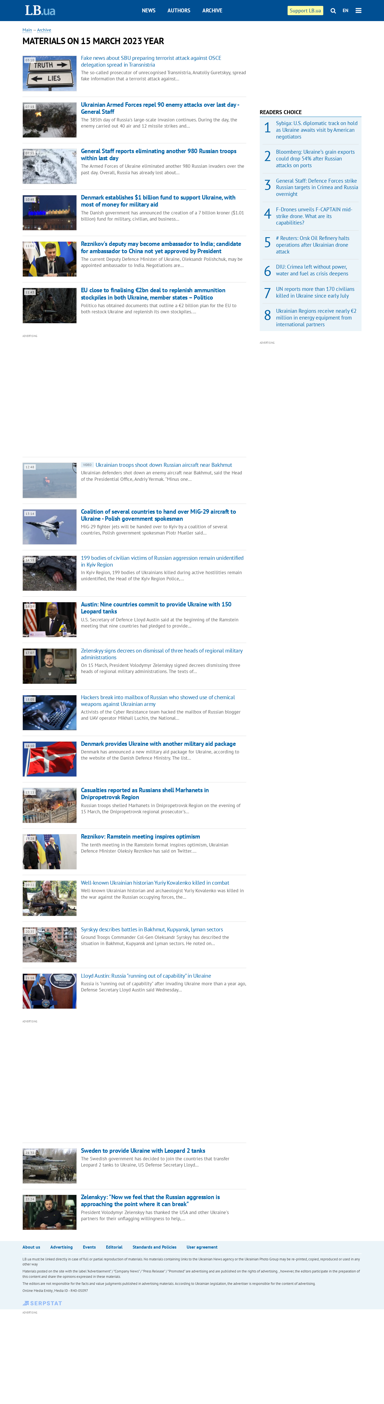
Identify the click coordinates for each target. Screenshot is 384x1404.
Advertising (61, 1247)
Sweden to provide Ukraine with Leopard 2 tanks (143, 1150)
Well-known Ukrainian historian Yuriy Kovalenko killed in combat (155, 882)
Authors (179, 10)
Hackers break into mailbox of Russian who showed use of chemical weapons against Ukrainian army (158, 701)
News (148, 10)
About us (31, 1247)
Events (89, 1247)
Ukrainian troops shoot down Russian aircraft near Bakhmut (157, 464)
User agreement (202, 1247)
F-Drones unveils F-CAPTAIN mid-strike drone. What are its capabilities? (314, 216)
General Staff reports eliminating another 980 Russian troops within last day (158, 154)
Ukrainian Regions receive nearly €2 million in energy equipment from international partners (316, 317)
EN (345, 10)
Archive (212, 10)
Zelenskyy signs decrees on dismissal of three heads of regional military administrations (161, 654)
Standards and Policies (155, 1247)
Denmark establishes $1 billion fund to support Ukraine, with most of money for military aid (158, 200)
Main (27, 30)
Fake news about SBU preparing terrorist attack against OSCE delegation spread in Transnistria (151, 61)
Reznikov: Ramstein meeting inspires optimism (140, 836)
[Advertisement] (104, 395)
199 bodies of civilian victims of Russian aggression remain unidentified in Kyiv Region (162, 561)
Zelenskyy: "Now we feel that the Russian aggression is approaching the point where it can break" (150, 1200)
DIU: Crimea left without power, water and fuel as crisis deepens (312, 270)
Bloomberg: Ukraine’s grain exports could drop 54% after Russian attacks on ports (315, 158)
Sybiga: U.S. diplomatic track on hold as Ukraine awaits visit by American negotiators (317, 130)
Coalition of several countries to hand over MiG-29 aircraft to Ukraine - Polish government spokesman (158, 515)
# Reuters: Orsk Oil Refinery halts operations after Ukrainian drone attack (312, 245)
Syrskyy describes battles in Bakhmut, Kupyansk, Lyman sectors (152, 929)
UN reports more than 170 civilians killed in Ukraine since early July (315, 292)
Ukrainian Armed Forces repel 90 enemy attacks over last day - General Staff (160, 108)
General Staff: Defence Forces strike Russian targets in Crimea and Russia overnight (317, 187)
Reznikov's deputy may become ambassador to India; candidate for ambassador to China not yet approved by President (161, 247)
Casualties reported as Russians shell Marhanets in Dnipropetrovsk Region (145, 793)
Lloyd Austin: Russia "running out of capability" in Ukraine (146, 975)
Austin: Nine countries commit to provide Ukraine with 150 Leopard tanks (156, 607)
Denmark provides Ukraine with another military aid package (158, 744)
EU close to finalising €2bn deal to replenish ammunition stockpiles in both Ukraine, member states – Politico (153, 293)
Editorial (114, 1247)
